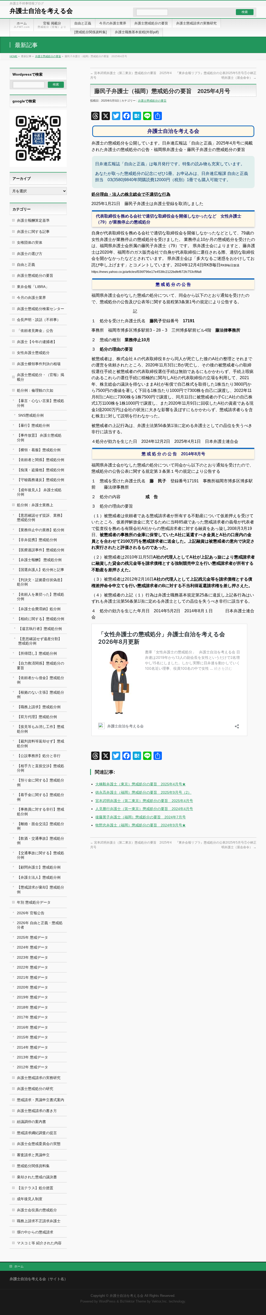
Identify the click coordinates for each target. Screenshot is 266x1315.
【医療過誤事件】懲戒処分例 (40, 550)
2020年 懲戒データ (32, 987)
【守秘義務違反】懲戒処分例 (40, 480)
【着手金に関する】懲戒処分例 (40, 797)
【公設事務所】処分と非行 (39, 756)
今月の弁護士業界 (31, 297)
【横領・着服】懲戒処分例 (39, 450)
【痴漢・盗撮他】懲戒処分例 (40, 470)
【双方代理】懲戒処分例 (37, 717)
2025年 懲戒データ (32, 937)
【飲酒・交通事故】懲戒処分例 (40, 840)
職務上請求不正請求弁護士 (39, 1221)
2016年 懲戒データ (32, 1027)
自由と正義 (26, 264)
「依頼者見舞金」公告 (35, 330)
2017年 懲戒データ (32, 1017)
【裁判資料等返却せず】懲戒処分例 (40, 743)
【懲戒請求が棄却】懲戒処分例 (40, 889)
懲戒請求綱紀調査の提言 (37, 1133)
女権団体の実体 (29, 242)
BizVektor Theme (133, 1301)
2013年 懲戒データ (32, 1057)
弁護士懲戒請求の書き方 (37, 1111)
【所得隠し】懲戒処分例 (37, 653)
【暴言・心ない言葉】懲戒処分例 (40, 403)
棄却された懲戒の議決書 (37, 1177)
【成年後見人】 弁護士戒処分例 (39, 492)
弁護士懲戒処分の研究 (35, 1089)
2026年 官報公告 (30, 913)
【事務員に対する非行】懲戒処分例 (40, 811)
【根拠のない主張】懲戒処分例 (40, 694)
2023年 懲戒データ (32, 957)
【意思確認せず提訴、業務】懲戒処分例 (40, 517)
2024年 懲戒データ (32, 947)
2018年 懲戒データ (32, 1007)
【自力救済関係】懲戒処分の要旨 (40, 665)
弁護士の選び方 (29, 254)
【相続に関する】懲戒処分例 (40, 619)
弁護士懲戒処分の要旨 (48, 56)
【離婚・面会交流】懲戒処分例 (40, 826)
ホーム (19, 1266)
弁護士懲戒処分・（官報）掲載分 (40, 377)
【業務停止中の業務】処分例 (40, 530)
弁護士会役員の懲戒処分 (37, 1210)
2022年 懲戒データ (32, 967)
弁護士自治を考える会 (41, 10)
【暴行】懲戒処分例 (33, 425)
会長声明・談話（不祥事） (39, 320)
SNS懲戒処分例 (31, 415)
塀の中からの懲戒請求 (35, 1232)
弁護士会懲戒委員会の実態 (39, 1144)
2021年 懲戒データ (32, 977)
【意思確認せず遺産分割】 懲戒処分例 (40, 641)
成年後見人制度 (29, 1199)
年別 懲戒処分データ (34, 902)
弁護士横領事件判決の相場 (39, 364)
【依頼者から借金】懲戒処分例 (40, 680)
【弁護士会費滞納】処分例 (39, 609)
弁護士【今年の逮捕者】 (37, 342)
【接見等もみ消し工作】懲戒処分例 (40, 729)
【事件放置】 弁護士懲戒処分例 (39, 437)
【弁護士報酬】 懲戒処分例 (39, 560)
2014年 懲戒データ (32, 1047)
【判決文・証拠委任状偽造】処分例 (40, 582)
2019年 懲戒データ (32, 997)
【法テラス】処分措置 (35, 1188)
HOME (13, 56)
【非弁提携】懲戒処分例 (37, 540)
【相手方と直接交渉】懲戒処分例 (40, 768)
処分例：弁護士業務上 (35, 505)
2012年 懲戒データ (32, 1067)
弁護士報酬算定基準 (33, 220)
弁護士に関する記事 (33, 231)
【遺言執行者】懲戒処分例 (40, 629)
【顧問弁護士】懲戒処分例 (39, 867)
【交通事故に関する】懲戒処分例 (40, 855)
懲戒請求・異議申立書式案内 (40, 1100)
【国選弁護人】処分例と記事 (40, 570)
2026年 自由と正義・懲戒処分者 (40, 925)
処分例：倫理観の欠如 (35, 390)
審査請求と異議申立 (33, 1155)
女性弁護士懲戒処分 (33, 353)
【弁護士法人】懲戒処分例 (39, 877)
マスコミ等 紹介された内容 (39, 1243)
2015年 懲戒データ (32, 1037)
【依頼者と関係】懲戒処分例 (40, 460)
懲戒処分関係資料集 (33, 1166)
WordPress (107, 1301)
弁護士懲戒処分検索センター (40, 309)
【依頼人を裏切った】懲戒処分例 (40, 596)
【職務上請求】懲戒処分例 (39, 707)
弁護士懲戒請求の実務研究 (39, 1078)
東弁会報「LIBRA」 (33, 287)
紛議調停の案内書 (31, 1122)
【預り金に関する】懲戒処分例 (40, 782)
